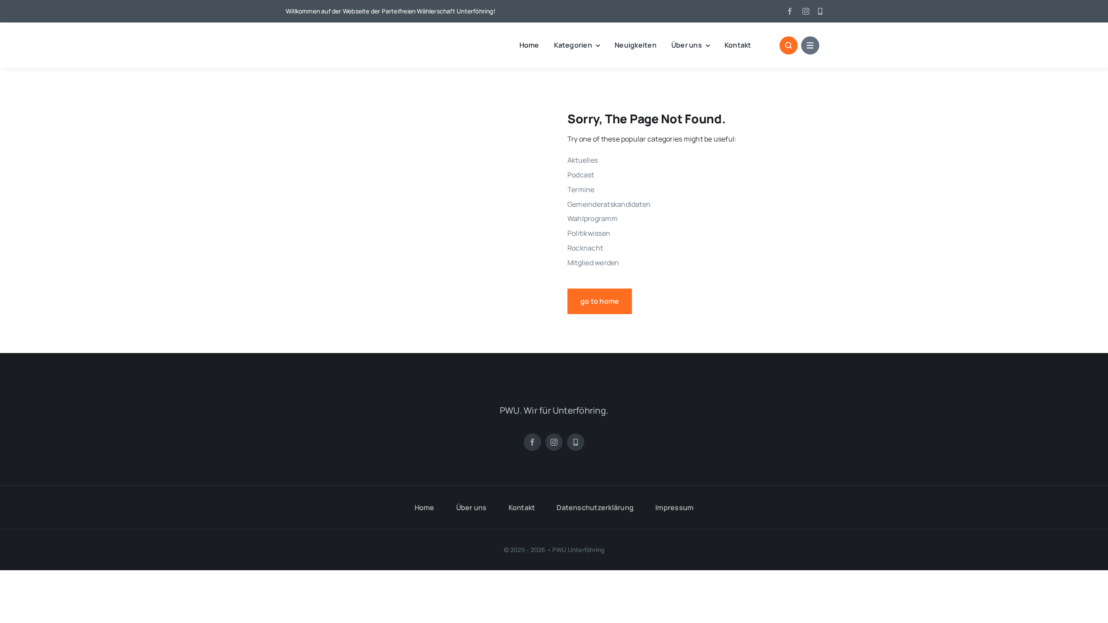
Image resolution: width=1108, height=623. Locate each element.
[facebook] (789, 11)
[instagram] (805, 11)
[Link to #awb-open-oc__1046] (788, 45)
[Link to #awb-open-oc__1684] (810, 45)
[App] (820, 11)
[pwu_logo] (331, 36)
